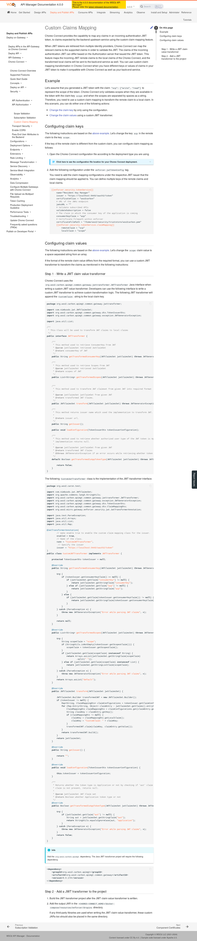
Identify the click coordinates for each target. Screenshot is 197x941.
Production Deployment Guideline (21, 206)
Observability (16, 174)
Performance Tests (19, 212)
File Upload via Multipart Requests (22, 195)
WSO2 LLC (161, 934)
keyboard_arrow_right (156, 27)
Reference (186, 12)
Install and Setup (159, 12)
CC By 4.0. (135, 937)
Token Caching (17, 200)
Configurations (17, 141)
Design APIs (40, 12)
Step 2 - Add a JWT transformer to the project (173, 57)
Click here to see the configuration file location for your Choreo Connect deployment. (96, 161)
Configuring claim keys (171, 36)
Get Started (24, 12)
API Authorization (20, 104)
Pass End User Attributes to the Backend (25, 135)
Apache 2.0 (172, 937)
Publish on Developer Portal (20, 231)
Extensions (15, 153)
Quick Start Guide (18, 79)
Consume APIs (85, 12)
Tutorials (187, 19)
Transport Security (21, 126)
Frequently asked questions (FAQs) (23, 226)
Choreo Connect (16, 61)
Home (13, 12)
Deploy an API (17, 87)
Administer (174, 12)
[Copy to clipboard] (150, 190)
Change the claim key (61, 110)
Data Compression (19, 182)
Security (14, 91)
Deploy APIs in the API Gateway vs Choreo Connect (23, 48)
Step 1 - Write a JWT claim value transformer (174, 50)
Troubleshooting (18, 216)
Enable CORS (19, 130)
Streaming (115, 12)
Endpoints (15, 149)
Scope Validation (22, 113)
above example (100, 133)
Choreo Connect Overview (23, 70)
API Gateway (15, 57)
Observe (141, 12)
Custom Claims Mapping (26, 121)
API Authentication (21, 100)
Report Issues (194, 479)
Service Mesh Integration (22, 170)
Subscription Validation (25, 117)
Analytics (128, 12)
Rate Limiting (17, 157)
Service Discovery (19, 166)
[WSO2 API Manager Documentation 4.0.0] (11, 4)
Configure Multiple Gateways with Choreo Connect (24, 188)
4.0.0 (129, 6)
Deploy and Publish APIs (62, 12)
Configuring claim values (172, 40)
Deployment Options (20, 145)
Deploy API (14, 53)
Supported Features (20, 74)
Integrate (101, 12)
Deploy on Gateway (16, 37)
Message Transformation (22, 162)
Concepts (15, 83)
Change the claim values (63, 115)
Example (164, 31)
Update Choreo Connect (22, 220)
